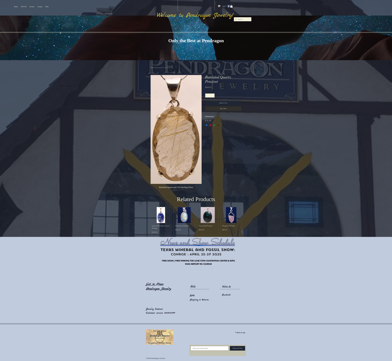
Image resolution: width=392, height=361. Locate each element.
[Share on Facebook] (206, 125)
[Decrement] (206, 95)
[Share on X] (218, 125)
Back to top (241, 332)
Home (153, 67)
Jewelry (150, 309)
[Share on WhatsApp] (214, 125)
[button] (231, 6)
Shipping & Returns (199, 299)
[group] (196, 221)
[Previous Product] (147, 221)
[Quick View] (161, 215)
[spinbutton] (209, 95)
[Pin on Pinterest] (210, 125)
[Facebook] (228, 6)
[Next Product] (245, 221)
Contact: (159, 309)
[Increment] (212, 95)
